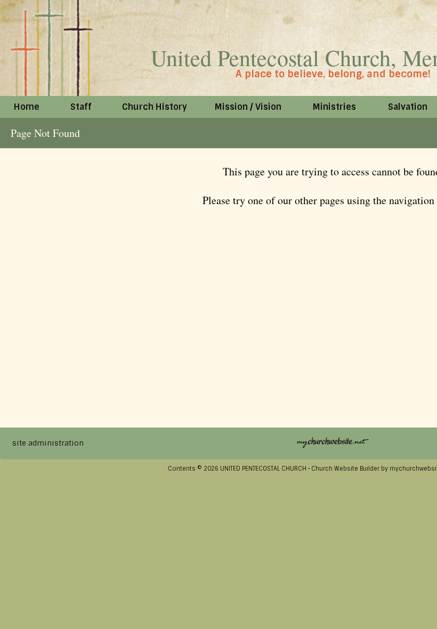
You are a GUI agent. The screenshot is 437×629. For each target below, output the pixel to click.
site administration (48, 443)
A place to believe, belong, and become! (333, 74)
